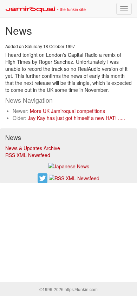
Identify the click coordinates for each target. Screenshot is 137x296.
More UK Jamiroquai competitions (67, 110)
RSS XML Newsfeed (27, 155)
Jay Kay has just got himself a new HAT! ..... (76, 117)
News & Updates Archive (32, 148)
